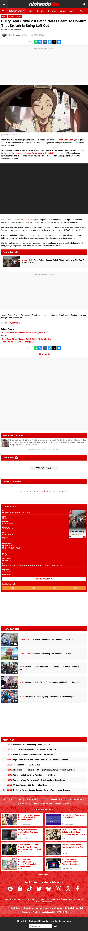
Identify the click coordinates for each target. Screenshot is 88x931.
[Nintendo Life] (44, 4)
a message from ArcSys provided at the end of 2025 (37, 153)
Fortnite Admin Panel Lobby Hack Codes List (28, 745)
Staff (20, 799)
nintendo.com (6, 571)
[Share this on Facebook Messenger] (59, 42)
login (46, 491)
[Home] (3, 11)
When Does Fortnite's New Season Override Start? (30, 755)
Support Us (43, 799)
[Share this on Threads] (54, 42)
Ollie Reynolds (14, 35)
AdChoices (67, 899)
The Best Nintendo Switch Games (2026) (18, 342)
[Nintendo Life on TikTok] (29, 889)
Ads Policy (24, 803)
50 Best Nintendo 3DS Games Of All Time (27, 785)
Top (6, 799)
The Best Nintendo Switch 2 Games (24, 765)
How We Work (30, 799)
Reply (56, 449)
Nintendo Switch (15, 16)
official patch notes (26, 220)
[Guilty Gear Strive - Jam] (44, 109)
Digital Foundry (56, 908)
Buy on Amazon (43, 579)
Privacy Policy (65, 799)
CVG (59, 912)
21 (15, 672)
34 (49, 354)
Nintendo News (71, 908)
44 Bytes (56, 899)
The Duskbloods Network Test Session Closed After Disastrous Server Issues (42, 770)
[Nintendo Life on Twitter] (39, 889)
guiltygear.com (13, 323)
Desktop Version (62, 803)
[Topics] (4, 4)
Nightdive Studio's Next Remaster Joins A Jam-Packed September (37, 760)
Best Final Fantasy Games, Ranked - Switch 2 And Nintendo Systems (38, 790)
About (13, 799)
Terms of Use (78, 799)
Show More (43, 874)
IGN (81, 908)
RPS (65, 912)
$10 (75, 588)
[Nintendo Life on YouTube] (20, 889)
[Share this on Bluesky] (40, 42)
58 (15, 701)
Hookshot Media (17, 899)
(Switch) (23, 332)
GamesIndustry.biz (47, 912)
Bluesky (47, 449)
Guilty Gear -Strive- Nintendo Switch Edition (16, 512)
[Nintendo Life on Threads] (68, 889)
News (4, 16)
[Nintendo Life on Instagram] (58, 889)
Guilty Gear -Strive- (66, 140)
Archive (34, 803)
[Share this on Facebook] (45, 42)
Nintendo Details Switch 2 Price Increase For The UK (31, 775)
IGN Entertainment (38, 899)
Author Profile (35, 449)
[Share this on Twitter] (50, 42)
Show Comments (45, 468)
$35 (33, 588)
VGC (35, 912)
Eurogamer (26, 912)
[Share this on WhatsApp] (36, 42)
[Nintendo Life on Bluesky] (49, 889)
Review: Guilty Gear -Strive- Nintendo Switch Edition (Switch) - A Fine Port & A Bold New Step (32, 565)
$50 (12, 588)
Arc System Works (8, 523)
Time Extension (41, 908)
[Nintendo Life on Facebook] (77, 889)
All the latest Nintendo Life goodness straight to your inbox (44, 921)
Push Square (16, 908)
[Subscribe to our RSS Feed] (10, 889)
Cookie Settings (46, 803)
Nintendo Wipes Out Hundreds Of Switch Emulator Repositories (36, 780)
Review (26, 339)
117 (15, 658)
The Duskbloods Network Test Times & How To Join (31, 750)
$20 (54, 588)
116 (15, 644)
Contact (54, 799)
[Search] (84, 4)
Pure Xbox (28, 908)
